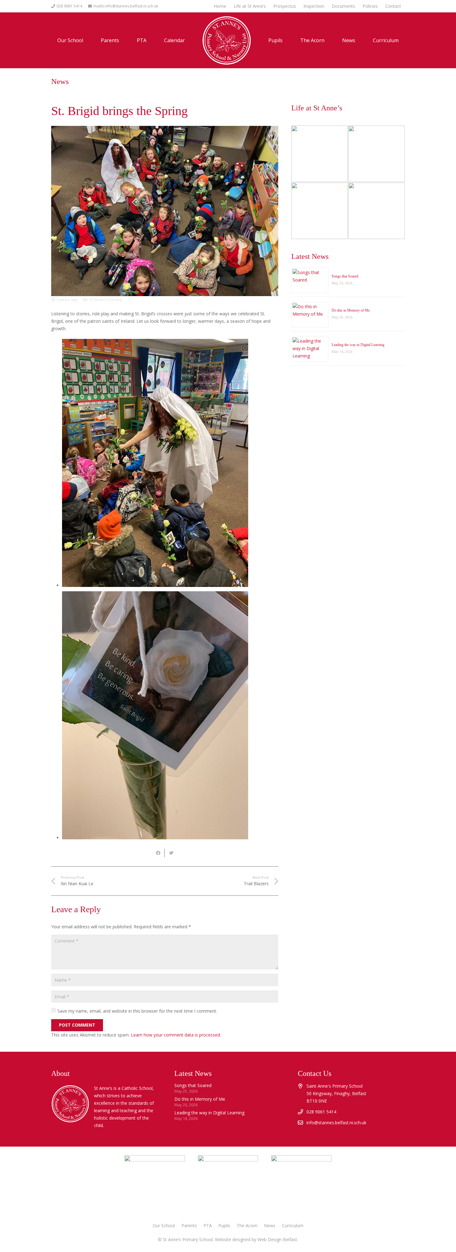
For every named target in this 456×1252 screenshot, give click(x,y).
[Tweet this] (171, 853)
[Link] (301, 1185)
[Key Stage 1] (376, 154)
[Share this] (158, 853)
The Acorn (247, 1225)
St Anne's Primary (105, 299)
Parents (189, 1225)
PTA (207, 1225)
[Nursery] (319, 154)
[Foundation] (376, 211)
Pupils (224, 1225)
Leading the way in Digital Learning (358, 345)
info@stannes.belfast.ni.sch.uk (336, 1122)
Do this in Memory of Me (351, 310)
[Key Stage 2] (319, 211)
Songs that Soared (345, 276)
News (269, 1225)
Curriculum (292, 1225)
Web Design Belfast (277, 1239)
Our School (164, 1225)
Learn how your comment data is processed (175, 1035)
